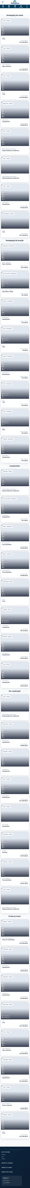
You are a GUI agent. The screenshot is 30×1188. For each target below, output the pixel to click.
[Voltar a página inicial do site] (15, 2)
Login (3, 1156)
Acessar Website (6, 1182)
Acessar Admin (6, 1180)
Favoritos (3, 1154)
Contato (3, 1158)
